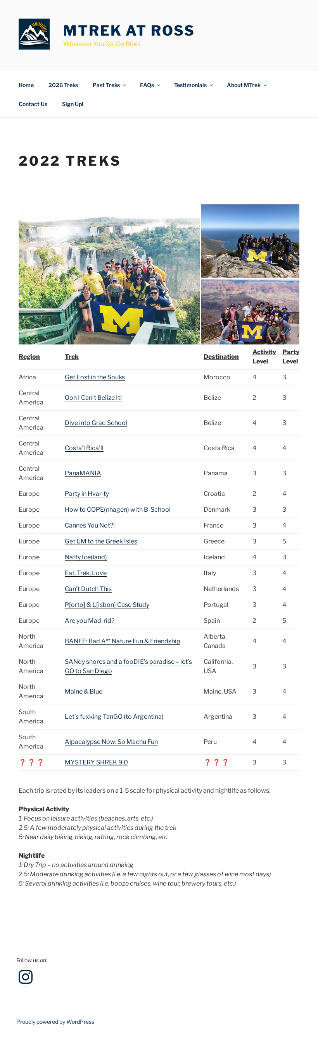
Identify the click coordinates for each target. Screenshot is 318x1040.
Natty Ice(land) (86, 557)
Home (26, 85)
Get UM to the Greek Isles (101, 541)
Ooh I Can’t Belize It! (93, 397)
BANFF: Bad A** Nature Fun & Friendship (122, 641)
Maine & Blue (83, 691)
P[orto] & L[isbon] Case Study (107, 604)
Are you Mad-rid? (89, 620)
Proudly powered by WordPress (55, 1021)
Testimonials (190, 85)
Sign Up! (72, 104)
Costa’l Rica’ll (84, 448)
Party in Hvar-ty (87, 493)
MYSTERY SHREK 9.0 (96, 762)
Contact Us (33, 104)
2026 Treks (63, 85)
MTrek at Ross (129, 30)
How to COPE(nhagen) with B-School (118, 509)
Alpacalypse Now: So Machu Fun (111, 741)
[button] (109, 274)
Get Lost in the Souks (95, 377)
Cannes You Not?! (90, 525)
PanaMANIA (83, 473)
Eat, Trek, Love (86, 573)
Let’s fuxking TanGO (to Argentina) (114, 716)
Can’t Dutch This (88, 589)
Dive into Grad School (96, 423)
